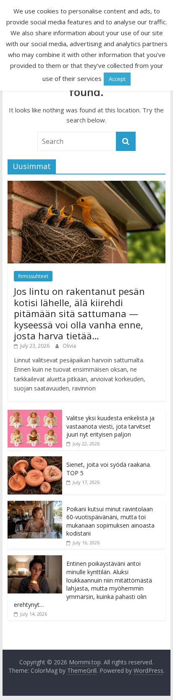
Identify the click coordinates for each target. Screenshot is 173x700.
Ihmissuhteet (33, 276)
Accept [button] (117, 79)
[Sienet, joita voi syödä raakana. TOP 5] (35, 461)
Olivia (69, 345)
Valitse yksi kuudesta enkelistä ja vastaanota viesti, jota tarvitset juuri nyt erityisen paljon (110, 426)
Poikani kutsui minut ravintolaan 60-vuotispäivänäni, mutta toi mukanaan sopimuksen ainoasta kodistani (110, 521)
